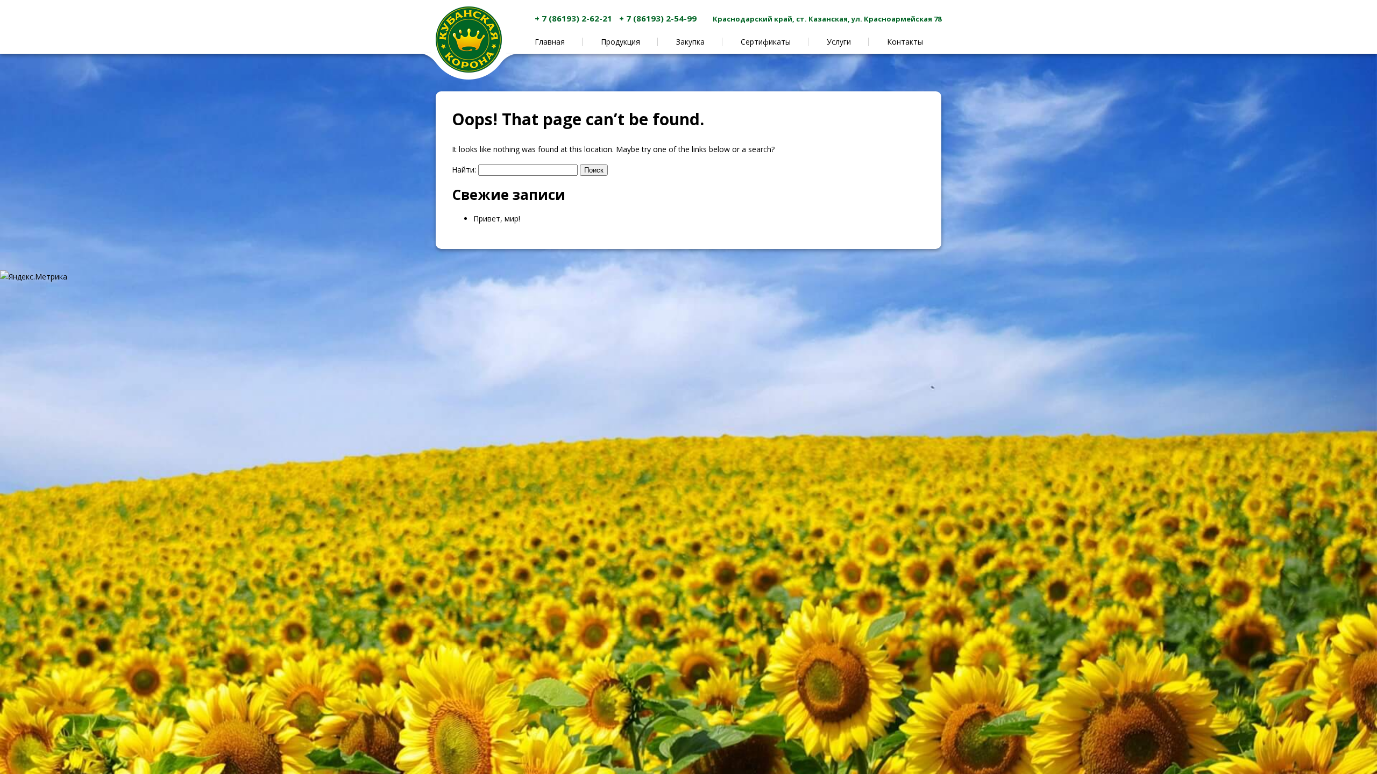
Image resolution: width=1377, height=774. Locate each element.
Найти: (464, 169)
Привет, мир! (496, 218)
